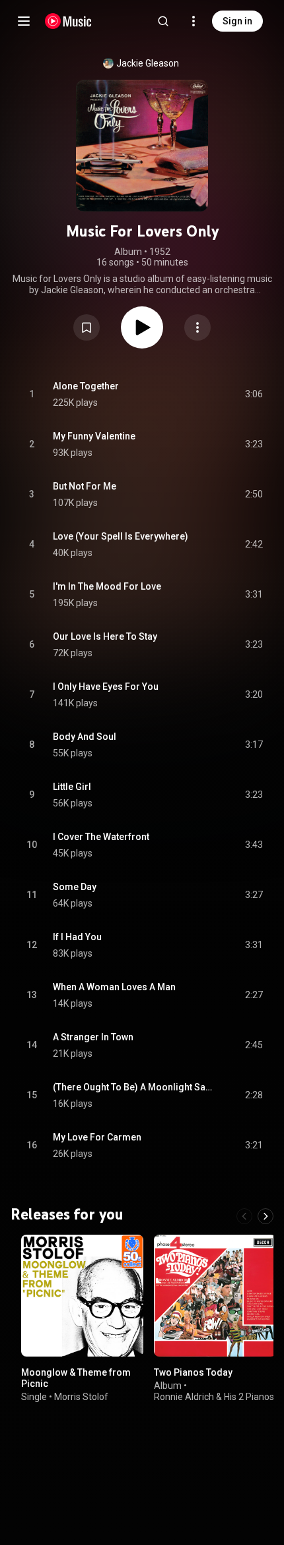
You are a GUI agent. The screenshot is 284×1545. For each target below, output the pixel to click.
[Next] (265, 1216)
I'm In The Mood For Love (107, 586)
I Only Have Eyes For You (106, 686)
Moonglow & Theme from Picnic (76, 1378)
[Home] (68, 21)
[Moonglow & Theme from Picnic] (82, 1296)
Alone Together (86, 386)
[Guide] (24, 21)
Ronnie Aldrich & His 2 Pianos (214, 1396)
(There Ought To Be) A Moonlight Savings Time (134, 1087)
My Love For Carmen (97, 1137)
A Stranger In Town (93, 1037)
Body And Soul (84, 736)
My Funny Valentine (94, 436)
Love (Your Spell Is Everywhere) (120, 536)
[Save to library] (86, 327)
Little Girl (72, 786)
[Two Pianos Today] (215, 1296)
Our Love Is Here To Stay (105, 636)
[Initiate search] (163, 21)
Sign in (237, 21)
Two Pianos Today (193, 1372)
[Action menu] (197, 327)
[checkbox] (254, 395)
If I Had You (77, 937)
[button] (86, 327)
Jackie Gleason (147, 63)
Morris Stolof (81, 1396)
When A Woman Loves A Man (114, 987)
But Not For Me (84, 486)
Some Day (74, 887)
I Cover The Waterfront (101, 836)
